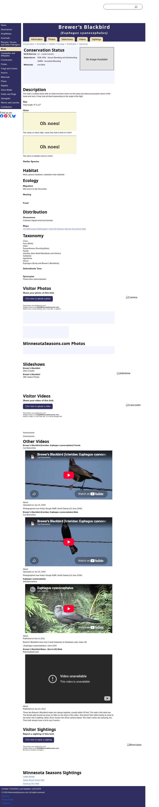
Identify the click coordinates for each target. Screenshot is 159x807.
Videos (82, 39)
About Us (5, 796)
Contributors (6, 107)
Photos (51, 39)
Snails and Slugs (8, 94)
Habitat (52, 44)
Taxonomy (83, 44)
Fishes (4, 64)
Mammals (5, 77)
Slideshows (67, 39)
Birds (3, 49)
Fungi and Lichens (9, 68)
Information (36, 39)
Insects (4, 73)
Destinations (6, 29)
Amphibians (6, 34)
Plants (4, 81)
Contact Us (6, 803)
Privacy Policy (7, 799)
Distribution (71, 44)
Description (41, 44)
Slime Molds (6, 90)
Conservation (28, 44)
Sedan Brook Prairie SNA (33, 780)
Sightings (96, 39)
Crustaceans (6, 60)
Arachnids (5, 38)
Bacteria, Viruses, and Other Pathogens (10, 43)
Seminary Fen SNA (31, 784)
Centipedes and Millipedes (8, 54)
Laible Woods (29, 777)
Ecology (60, 44)
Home (3, 25)
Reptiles (4, 85)
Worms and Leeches (10, 102)
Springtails (5, 98)
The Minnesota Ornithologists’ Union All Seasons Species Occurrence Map (54, 229)
